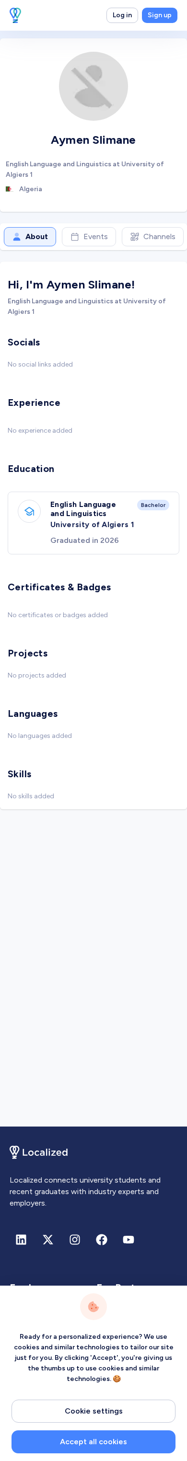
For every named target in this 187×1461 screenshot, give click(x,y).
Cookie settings (94, 1410)
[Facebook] (101, 1239)
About (36, 236)
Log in (122, 15)
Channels (159, 236)
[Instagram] (74, 1239)
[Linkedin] (21, 1239)
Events (95, 236)
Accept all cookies (93, 1441)
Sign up (160, 15)
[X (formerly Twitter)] (47, 1239)
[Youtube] (128, 1239)
